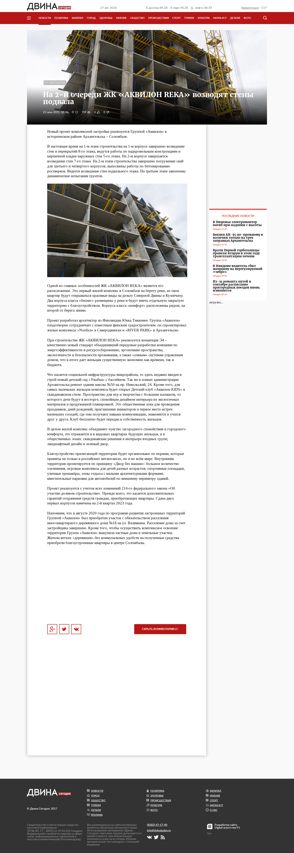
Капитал (77, 18)
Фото (247, 18)
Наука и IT (220, 18)
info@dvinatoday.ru (159, 830)
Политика (61, 18)
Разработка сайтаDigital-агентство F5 (227, 826)
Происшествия (158, 18)
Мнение (121, 18)
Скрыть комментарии (160, 629)
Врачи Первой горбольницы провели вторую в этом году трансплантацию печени (236, 253)
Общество (137, 18)
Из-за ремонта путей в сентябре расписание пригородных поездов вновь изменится (236, 286)
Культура (204, 18)
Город (91, 18)
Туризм (189, 18)
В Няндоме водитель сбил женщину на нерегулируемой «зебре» (237, 268)
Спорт (176, 18)
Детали (235, 18)
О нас (213, 810)
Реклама (97, 815)
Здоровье (106, 18)
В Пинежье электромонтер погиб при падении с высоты (237, 223)
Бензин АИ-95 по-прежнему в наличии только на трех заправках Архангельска (238, 237)
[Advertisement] (116, 585)
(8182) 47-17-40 (157, 825)
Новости (45, 18)
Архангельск (250, 7)
